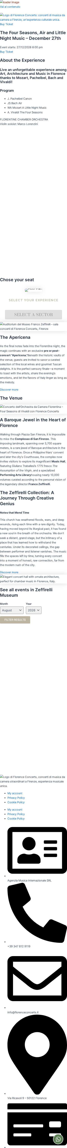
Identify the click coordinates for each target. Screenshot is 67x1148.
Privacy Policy (16, 797)
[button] (3, 11)
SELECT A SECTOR (33, 314)
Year (28, 603)
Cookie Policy (16, 802)
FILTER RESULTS (15, 619)
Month (4, 603)
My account (14, 793)
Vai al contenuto (10, 6)
